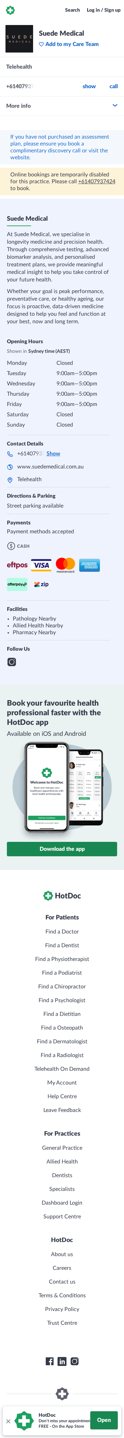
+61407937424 (96, 181)
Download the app (62, 849)
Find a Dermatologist (62, 1041)
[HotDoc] (10, 10)
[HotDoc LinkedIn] (62, 1361)
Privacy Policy (62, 1309)
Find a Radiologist (62, 1055)
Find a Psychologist (62, 1000)
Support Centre (62, 1216)
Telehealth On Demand (62, 1069)
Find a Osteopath (62, 1028)
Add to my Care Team (72, 44)
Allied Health (62, 1161)
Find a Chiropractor (62, 986)
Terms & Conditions (62, 1295)
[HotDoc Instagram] (74, 1361)
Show (89, 86)
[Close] (8, 1421)
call (114, 86)
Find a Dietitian (62, 1014)
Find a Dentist (62, 945)
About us (62, 1254)
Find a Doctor (62, 932)
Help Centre (62, 1096)
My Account (62, 1083)
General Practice (62, 1148)
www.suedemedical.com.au (50, 466)
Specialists (62, 1189)
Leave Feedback (62, 1110)
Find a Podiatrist (62, 973)
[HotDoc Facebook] (49, 1361)
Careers (62, 1268)
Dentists (62, 1175)
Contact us (62, 1282)
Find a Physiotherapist (62, 959)
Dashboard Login (62, 1203)
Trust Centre (62, 1323)
